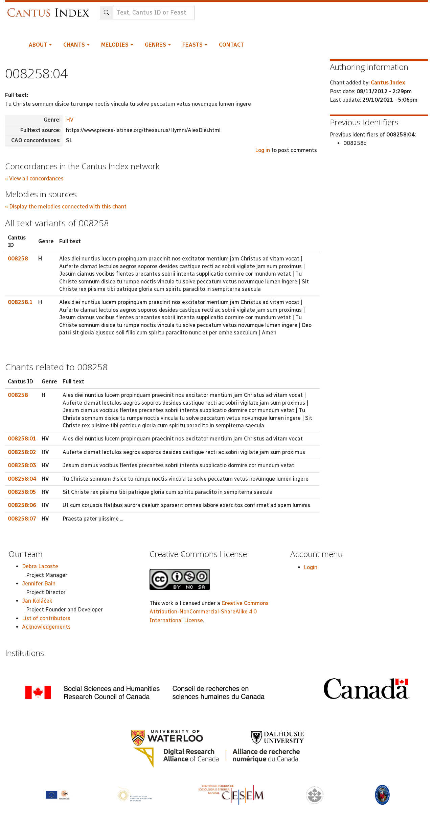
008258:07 (22, 518)
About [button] (38, 45)
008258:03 (22, 465)
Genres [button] (156, 45)
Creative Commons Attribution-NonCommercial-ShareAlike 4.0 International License (209, 612)
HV (69, 120)
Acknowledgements (46, 627)
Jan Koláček (37, 601)
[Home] (50, 9)
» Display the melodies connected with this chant (66, 206)
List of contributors (46, 618)
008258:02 (22, 452)
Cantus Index (388, 82)
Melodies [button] (115, 45)
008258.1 (20, 302)
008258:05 (22, 492)
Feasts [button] (193, 45)
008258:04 (22, 479)
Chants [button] (74, 45)
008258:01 (22, 438)
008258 (18, 258)
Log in (262, 150)
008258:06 (22, 505)
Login (310, 567)
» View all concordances (34, 178)
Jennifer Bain (38, 583)
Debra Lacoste (40, 566)
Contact (231, 45)
